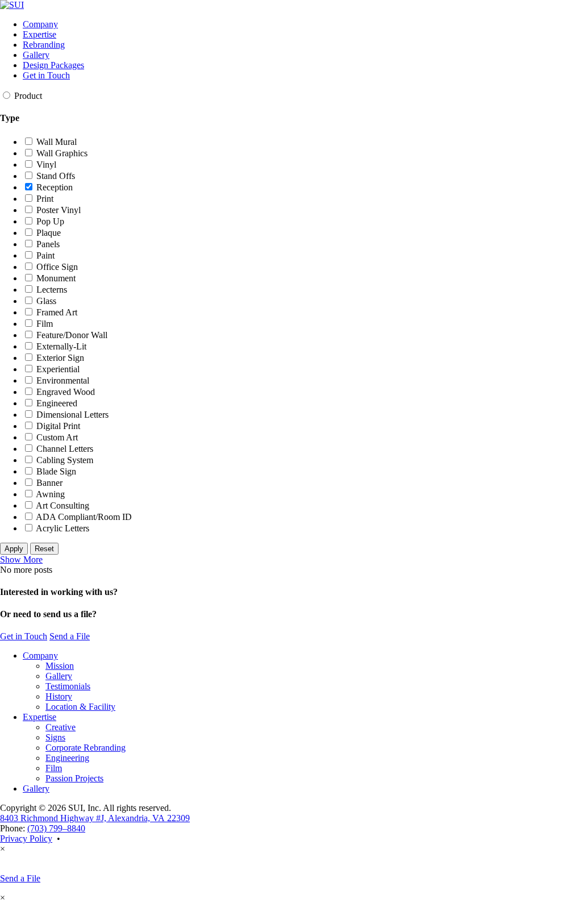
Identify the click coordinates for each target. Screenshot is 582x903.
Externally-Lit (60, 346)
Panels (47, 244)
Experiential (57, 369)
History (58, 696)
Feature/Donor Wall (70, 335)
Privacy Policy (26, 838)
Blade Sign (55, 471)
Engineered (55, 403)
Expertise (39, 34)
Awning (49, 494)
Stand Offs (54, 176)
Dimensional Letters (71, 414)
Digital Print (57, 426)
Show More (21, 559)
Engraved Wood (64, 392)
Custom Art (56, 437)
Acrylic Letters (61, 528)
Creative (60, 727)
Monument (55, 278)
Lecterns (50, 289)
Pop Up (49, 221)
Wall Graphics (61, 153)
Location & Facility (80, 706)
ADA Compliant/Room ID (83, 517)
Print (43, 198)
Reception (53, 187)
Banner (48, 483)
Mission (59, 666)
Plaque (47, 233)
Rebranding (44, 44)
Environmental (61, 380)
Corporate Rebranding (85, 747)
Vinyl (45, 164)
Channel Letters (63, 448)
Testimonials (67, 686)
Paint (44, 255)
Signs (55, 737)
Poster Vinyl (57, 210)
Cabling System (63, 460)
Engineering (67, 758)
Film (43, 323)
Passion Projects (74, 778)
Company (40, 24)
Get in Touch (46, 75)
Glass (45, 301)
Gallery (36, 55)
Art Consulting (61, 505)
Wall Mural (55, 142)
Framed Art (55, 312)
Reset (44, 548)
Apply (14, 548)
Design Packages (53, 65)
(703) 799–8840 (56, 828)
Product (27, 96)
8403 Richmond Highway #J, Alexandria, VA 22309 (95, 818)
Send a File (69, 636)
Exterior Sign (59, 358)
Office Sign (56, 267)
